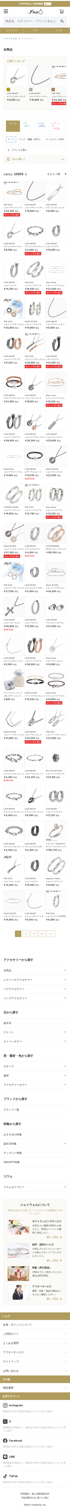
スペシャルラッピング (13, 693)
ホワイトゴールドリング (56, 847)
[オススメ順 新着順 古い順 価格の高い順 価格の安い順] (56, 174)
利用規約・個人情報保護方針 (35, 1493)
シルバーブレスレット (34, 774)
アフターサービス (13, 1352)
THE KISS (56, 93)
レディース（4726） (56, 126)
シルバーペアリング (33, 285)
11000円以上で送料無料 (34, 3)
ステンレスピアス (32, 549)
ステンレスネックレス (16, 96)
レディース (11, 30)
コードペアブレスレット (35, 696)
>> (51, 933)
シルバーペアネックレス (14, 324)
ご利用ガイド (11, 1333)
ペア (35, 30)
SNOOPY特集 (12, 1162)
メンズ (58, 30)
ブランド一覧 (11, 1109)
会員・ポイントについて (17, 1324)
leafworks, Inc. (39, 1505)
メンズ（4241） (42, 124)
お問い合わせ (11, 1370)
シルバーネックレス (33, 398)
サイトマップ (11, 1361)
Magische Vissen (53, 878)
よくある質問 (11, 1343)
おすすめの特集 (13, 1134)
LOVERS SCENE (11, 507)
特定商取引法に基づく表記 (35, 1497)
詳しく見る (52, 1237)
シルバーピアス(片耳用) (56, 916)
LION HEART (12, 93)
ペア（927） (26, 124)
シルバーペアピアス (33, 324)
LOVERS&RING (53, 546)
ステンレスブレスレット (35, 246)
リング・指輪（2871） (30, 139)
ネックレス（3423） (56, 139)
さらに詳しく (15, 159)
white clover (51, 395)
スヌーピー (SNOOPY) (55, 844)
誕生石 (7, 1022)
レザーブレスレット (33, 472)
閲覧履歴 (8, 1387)
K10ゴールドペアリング (56, 549)
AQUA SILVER (31, 321)
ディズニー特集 (13, 1152)
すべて (13, 123)
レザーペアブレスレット (14, 398)
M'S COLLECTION (54, 771)
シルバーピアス (52, 246)
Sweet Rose (51, 282)
